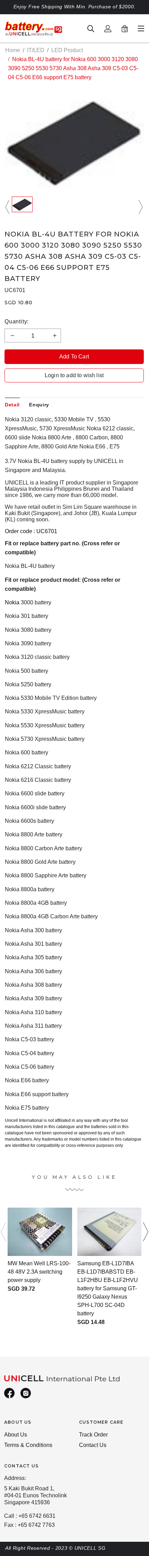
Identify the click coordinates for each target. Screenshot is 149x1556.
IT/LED (35, 50)
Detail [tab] (12, 404)
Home (12, 50)
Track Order (93, 1435)
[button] (8, 207)
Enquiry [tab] (39, 404)
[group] (22, 207)
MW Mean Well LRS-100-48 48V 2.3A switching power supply (39, 1271)
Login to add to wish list (74, 375)
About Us (15, 1435)
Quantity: (17, 321)
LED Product (67, 50)
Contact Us (92, 1445)
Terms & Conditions (28, 1445)
